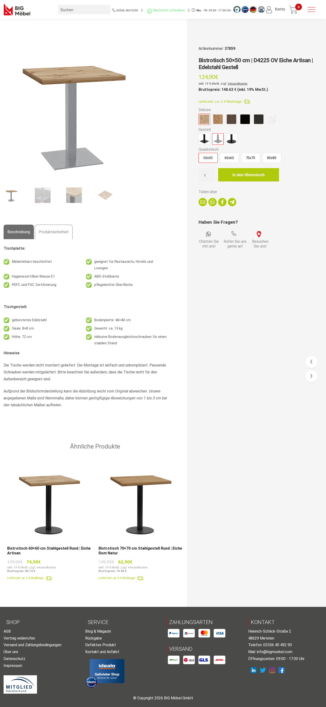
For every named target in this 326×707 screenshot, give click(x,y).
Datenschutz (14, 658)
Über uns (11, 652)
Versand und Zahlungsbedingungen (32, 645)
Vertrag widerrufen (19, 638)
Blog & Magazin (98, 631)
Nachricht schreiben (169, 10)
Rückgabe (93, 638)
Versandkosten (237, 83)
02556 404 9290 (127, 10)
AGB (7, 631)
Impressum (13, 665)
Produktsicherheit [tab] (54, 232)
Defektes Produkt (100, 645)
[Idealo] (107, 671)
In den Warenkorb (248, 174)
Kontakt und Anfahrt (102, 652)
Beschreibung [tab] (18, 232)
